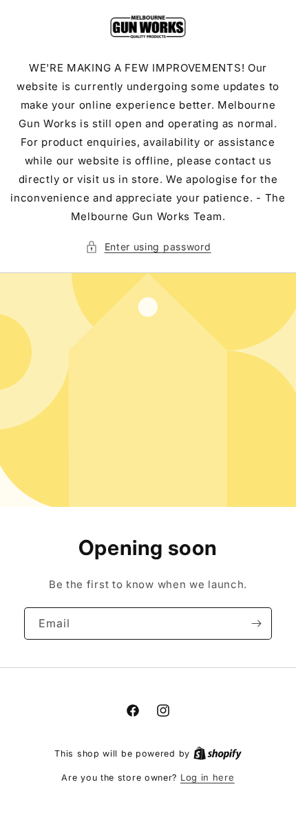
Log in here (207, 777)
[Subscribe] (256, 623)
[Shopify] (217, 753)
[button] (148, 246)
